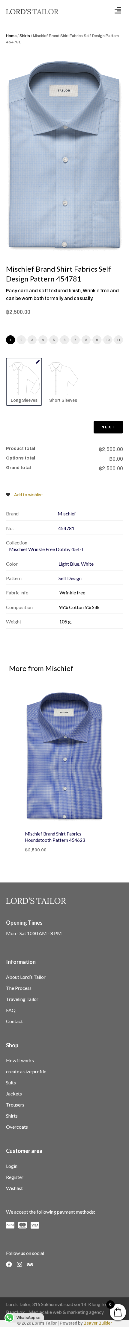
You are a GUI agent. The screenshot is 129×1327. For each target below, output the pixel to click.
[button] (118, 10)
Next (108, 427)
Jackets (14, 1093)
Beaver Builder (97, 1323)
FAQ (11, 1010)
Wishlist (14, 1188)
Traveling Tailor (22, 999)
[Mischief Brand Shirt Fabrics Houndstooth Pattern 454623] (64, 756)
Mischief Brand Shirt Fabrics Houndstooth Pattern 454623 (55, 837)
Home (11, 36)
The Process (19, 988)
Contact (14, 1021)
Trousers (15, 1104)
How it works (20, 1060)
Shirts (25, 36)
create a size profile (26, 1071)
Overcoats (17, 1127)
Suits (11, 1082)
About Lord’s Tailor (26, 977)
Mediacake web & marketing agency (66, 1312)
